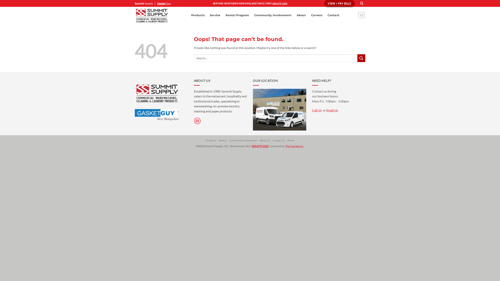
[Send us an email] (361, 15)
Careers (316, 15)
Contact (333, 15)
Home (291, 140)
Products (197, 15)
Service (215, 15)
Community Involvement (272, 15)
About (301, 15)
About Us (265, 140)
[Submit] (361, 58)
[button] (362, 3)
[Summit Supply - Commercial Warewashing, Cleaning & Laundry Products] (159, 15)
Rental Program (237, 15)
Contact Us (278, 140)
